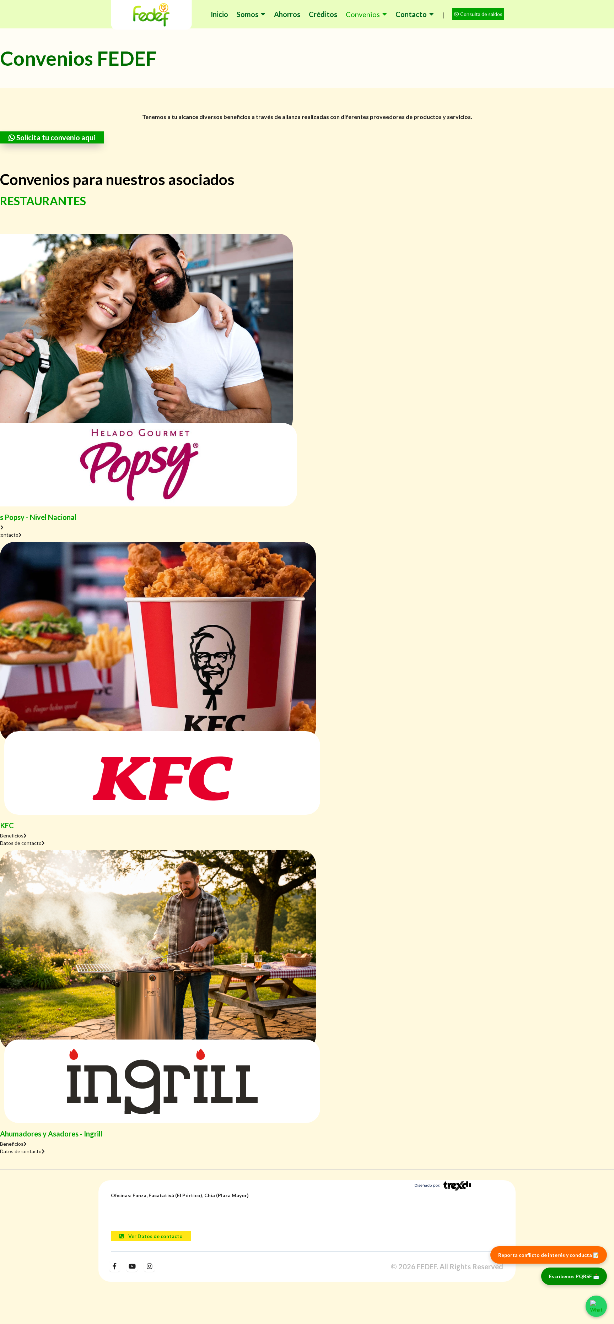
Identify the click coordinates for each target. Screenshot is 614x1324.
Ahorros (287, 14)
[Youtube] (132, 1266)
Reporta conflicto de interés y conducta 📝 (548, 1255)
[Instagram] (149, 1266)
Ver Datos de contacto (155, 1236)
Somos (247, 14)
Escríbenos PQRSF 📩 (574, 1276)
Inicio (219, 14)
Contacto (411, 14)
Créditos (323, 14)
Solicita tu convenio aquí (55, 137)
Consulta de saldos (480, 14)
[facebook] (114, 1266)
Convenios (363, 14)
